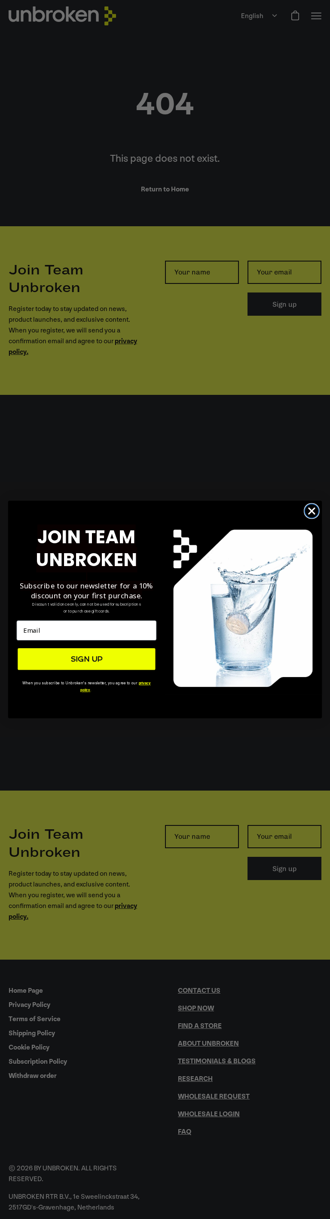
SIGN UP (86, 659)
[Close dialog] (312, 511)
